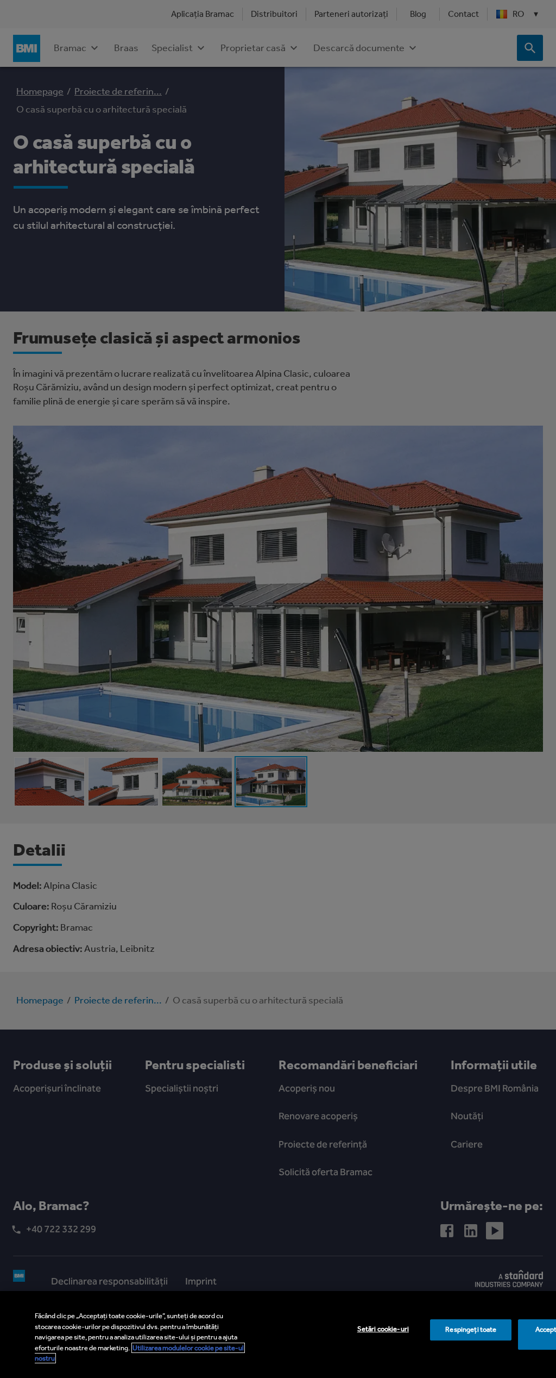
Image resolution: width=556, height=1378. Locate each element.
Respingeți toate (470, 1329)
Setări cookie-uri (383, 1329)
